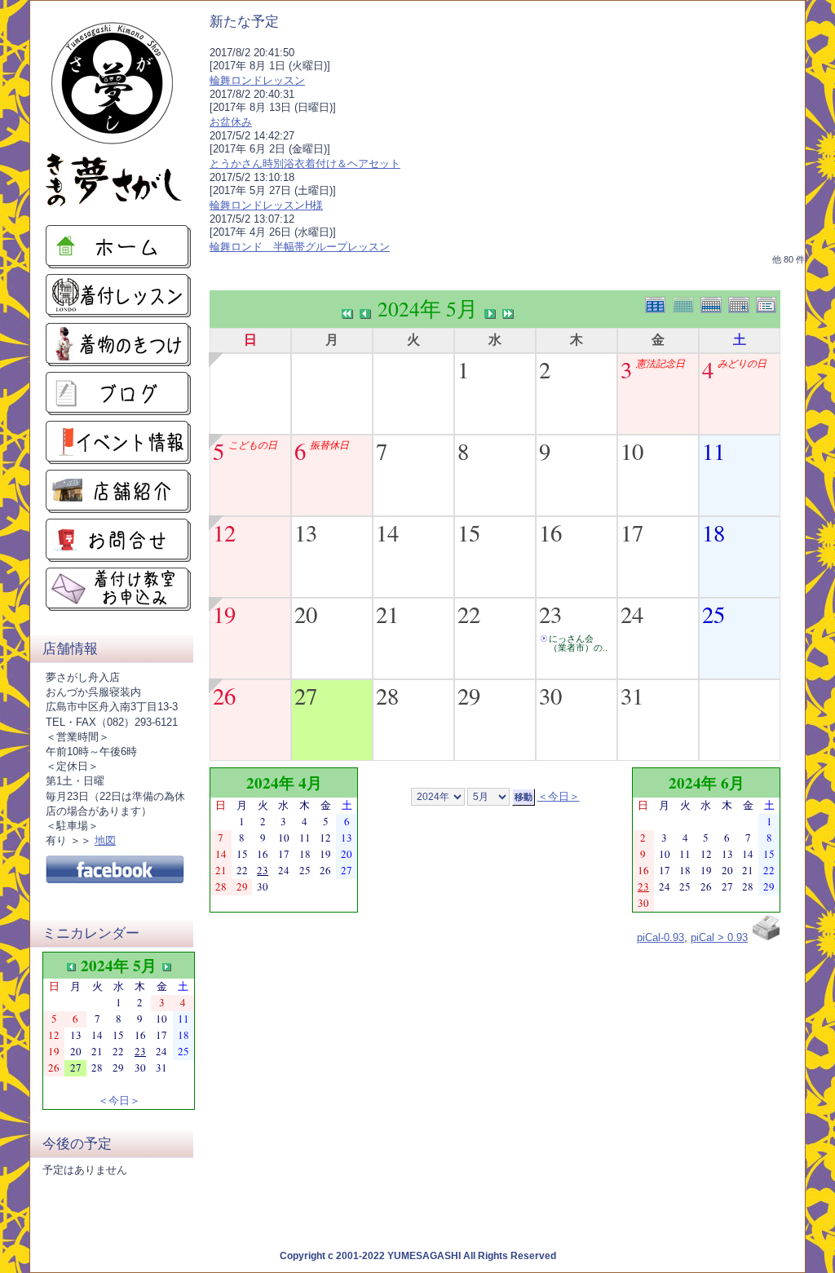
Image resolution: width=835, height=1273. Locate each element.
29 (468, 695)
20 (305, 614)
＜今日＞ (119, 1100)
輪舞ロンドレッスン (257, 80)
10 (632, 450)
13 (305, 532)
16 (550, 532)
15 (468, 532)
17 (632, 532)
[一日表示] (742, 303)
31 (632, 695)
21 (387, 614)
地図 (105, 840)
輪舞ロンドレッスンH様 (266, 205)
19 (224, 614)
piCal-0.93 (660, 937)
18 (713, 532)
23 (550, 614)
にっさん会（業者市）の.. (578, 643)
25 (713, 614)
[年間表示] (659, 303)
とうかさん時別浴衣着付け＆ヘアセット (305, 163)
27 (305, 695)
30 (550, 695)
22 (468, 614)
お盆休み (231, 122)
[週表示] (714, 303)
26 (224, 695)
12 (224, 532)
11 (713, 450)
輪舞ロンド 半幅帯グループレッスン (300, 247)
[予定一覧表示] (768, 303)
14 (387, 532)
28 (387, 695)
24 (632, 614)
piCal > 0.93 (719, 937)
